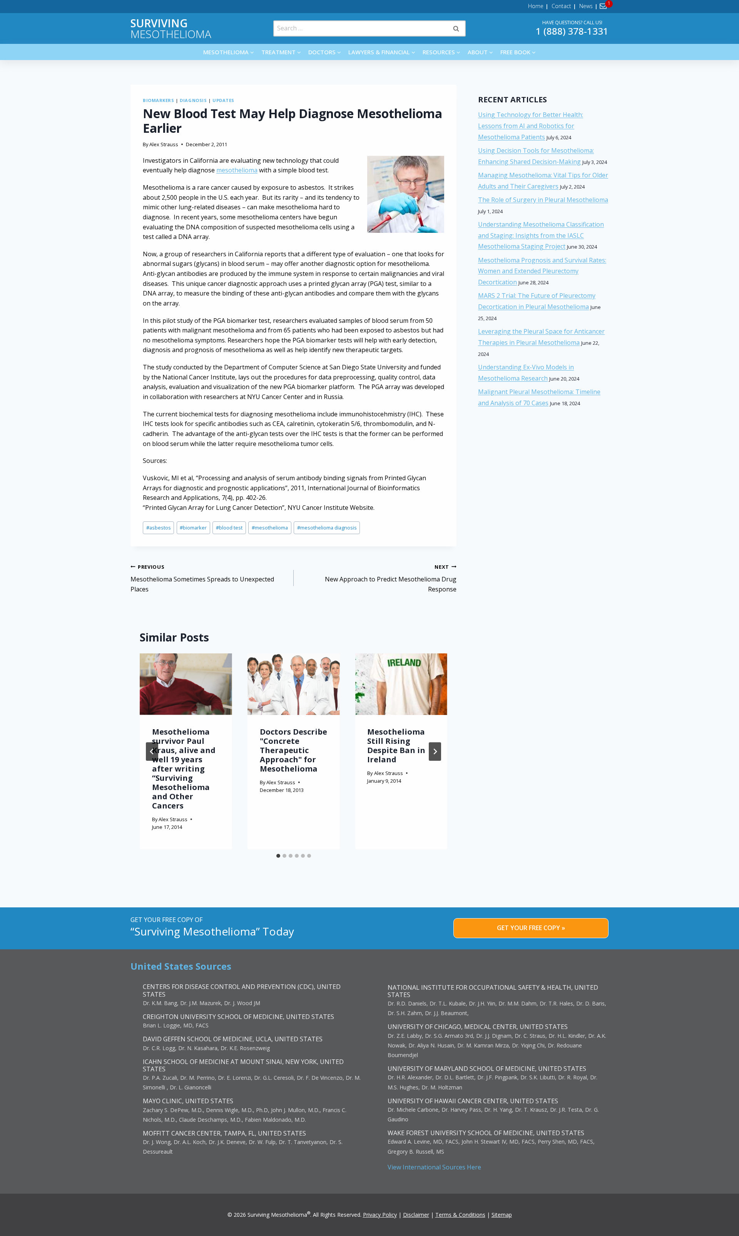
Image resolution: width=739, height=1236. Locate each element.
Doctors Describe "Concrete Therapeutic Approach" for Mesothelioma (293, 750)
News (586, 6)
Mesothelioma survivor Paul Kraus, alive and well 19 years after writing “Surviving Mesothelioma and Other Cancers (184, 769)
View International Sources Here (434, 1167)
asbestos (158, 527)
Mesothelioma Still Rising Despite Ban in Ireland (396, 746)
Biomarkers (158, 100)
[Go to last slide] (152, 751)
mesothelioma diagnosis (327, 527)
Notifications (604, 6)
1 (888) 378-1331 (572, 31)
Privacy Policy (380, 1214)
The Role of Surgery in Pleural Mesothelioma (543, 199)
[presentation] (186, 684)
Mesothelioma (170, 28)
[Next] (435, 751)
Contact (561, 6)
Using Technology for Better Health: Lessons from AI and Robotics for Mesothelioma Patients (530, 125)
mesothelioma (236, 170)
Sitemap (502, 1214)
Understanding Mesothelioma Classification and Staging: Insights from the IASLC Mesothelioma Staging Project (541, 235)
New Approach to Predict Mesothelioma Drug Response (390, 578)
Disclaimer (416, 1214)
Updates (223, 100)
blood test (229, 527)
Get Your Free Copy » (531, 928)
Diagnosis (193, 100)
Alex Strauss (163, 144)
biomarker (193, 527)
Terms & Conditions (460, 1214)
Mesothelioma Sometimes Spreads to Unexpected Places (202, 578)
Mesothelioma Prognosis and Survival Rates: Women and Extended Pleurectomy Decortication (542, 271)
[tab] (278, 856)
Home (535, 6)
